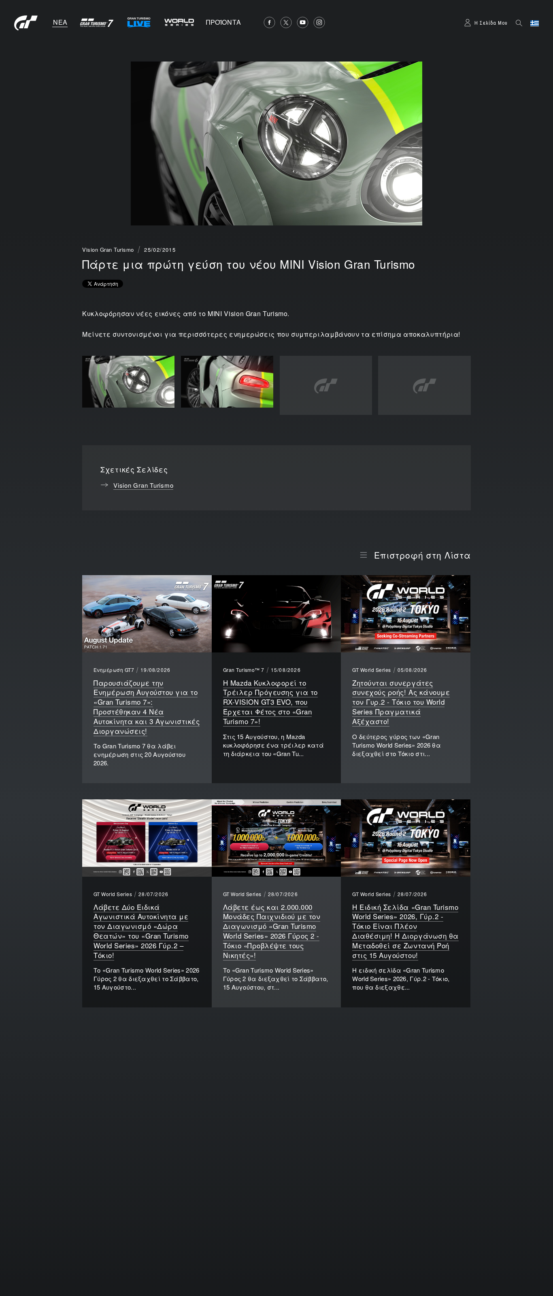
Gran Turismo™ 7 (243, 669)
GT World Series (371, 669)
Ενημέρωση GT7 (114, 669)
